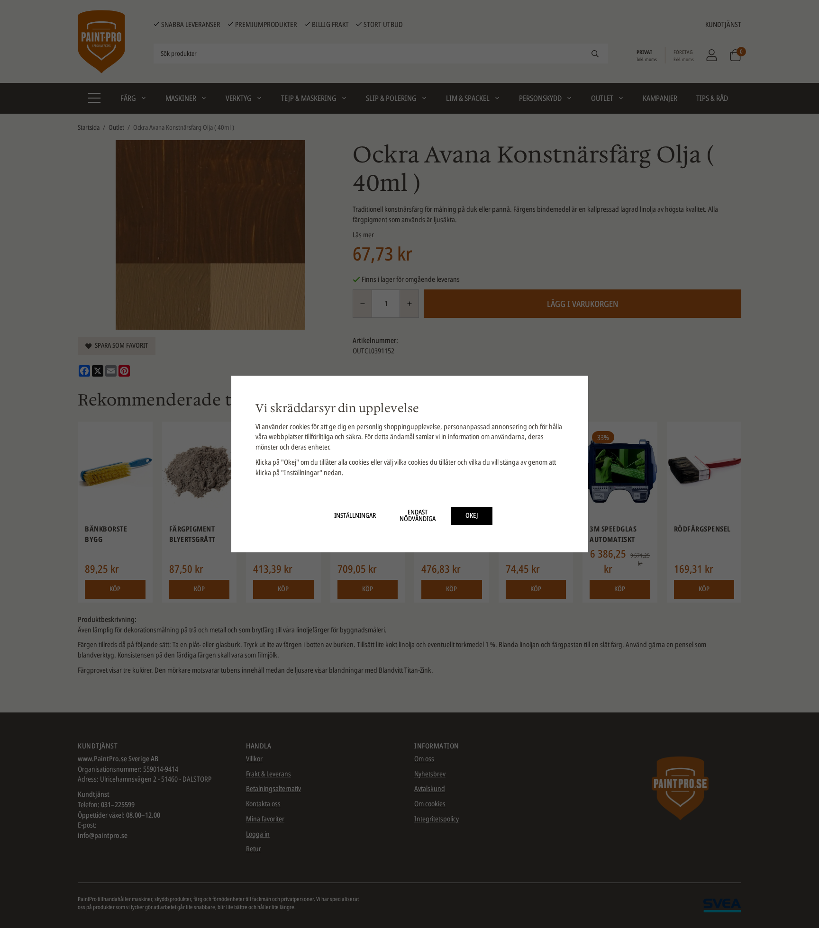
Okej (471, 515)
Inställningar (355, 515)
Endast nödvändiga (418, 515)
